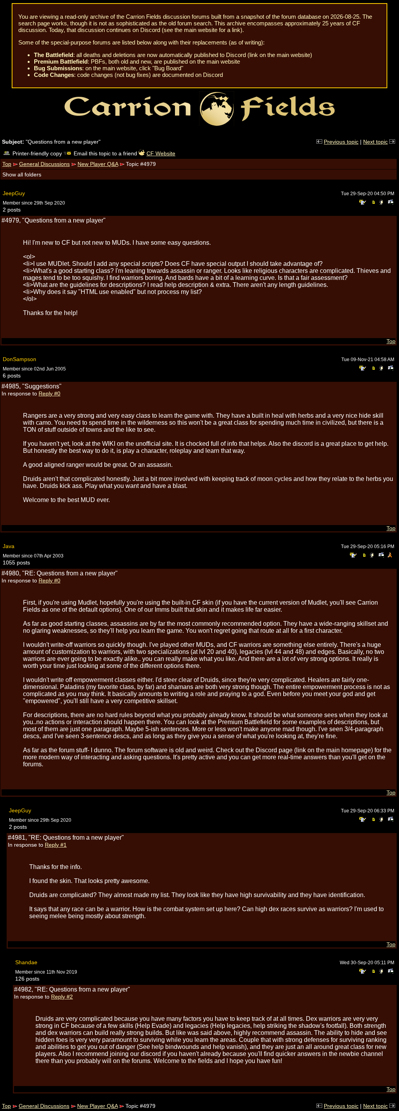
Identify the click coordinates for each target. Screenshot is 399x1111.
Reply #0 (49, 393)
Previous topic (341, 142)
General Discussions (44, 164)
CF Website (161, 153)
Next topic (375, 142)
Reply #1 (56, 845)
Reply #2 (62, 996)
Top (6, 164)
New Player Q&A (98, 164)
